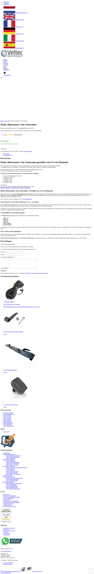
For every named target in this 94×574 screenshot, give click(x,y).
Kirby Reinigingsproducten (12, 479)
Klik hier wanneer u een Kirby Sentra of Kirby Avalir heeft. (15, 187)
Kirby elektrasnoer (28, 151)
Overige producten (8, 475)
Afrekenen (6, 3)
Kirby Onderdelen (8, 422)
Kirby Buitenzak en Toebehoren (13, 483)
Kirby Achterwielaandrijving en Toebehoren (16, 467)
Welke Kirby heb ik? (8, 503)
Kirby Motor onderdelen (12, 472)
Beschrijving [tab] (6, 153)
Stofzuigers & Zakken (9, 482)
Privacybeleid (7, 533)
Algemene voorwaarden (9, 528)
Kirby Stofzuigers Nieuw (12, 486)
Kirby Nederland (7, 420)
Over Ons (6, 532)
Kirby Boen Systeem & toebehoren (14, 478)
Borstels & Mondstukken (9, 454)
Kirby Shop (7, 121)
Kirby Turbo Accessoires (12, 465)
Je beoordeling (4, 268)
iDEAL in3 (6, 529)
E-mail (3, 254)
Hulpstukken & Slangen (9, 459)
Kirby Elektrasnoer (27, 199)
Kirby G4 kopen (7, 415)
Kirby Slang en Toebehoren (12, 462)
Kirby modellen (7, 419)
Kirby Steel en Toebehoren (12, 463)
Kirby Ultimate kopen (9, 426)
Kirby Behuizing (10, 469)
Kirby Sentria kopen (8, 423)
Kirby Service (7, 494)
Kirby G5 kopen (7, 416)
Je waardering (4, 257)
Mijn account (7, 1)
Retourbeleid (6, 534)
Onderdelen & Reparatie (9, 466)
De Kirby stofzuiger (8, 412)
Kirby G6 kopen (7, 418)
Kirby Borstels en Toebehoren (13, 455)
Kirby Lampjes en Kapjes (12, 471)
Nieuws (5, 431)
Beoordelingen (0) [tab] (8, 155)
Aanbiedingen (7, 453)
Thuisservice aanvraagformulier (11, 501)
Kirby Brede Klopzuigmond (13, 457)
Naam (2, 251)
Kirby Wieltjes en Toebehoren (13, 474)
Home (2, 121)
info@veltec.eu (7, 551)
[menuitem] (48, 1)
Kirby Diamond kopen (9, 414)
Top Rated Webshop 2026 (6, 510)
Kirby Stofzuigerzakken (12, 487)
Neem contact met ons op (9, 530)
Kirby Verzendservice (9, 498)
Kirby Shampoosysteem (12, 480)
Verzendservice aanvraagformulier (11, 502)
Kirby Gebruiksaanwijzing (10, 506)
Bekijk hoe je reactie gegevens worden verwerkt (36, 273)
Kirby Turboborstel (10, 458)
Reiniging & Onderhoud (9, 476)
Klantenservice (7, 499)
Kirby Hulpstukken (10, 461)
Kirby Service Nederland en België (12, 497)
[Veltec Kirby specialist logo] (12, 56)
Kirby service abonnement (10, 495)
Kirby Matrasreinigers (11, 484)
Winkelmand (6, 4)
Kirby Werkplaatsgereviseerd (13, 488)
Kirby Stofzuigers (8, 424)
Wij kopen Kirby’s (8, 505)
